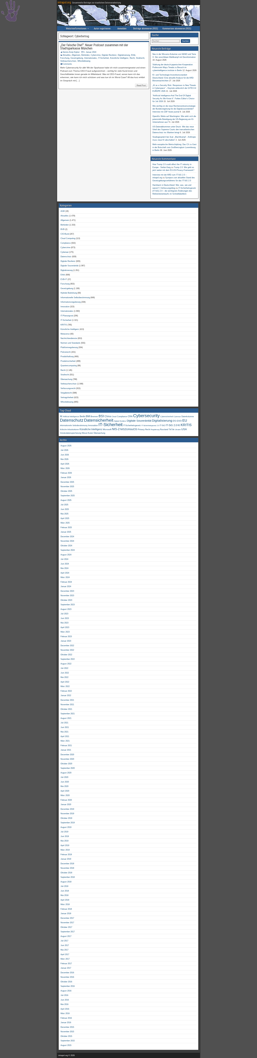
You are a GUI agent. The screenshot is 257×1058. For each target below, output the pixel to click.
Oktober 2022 (66, 655)
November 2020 (67, 759)
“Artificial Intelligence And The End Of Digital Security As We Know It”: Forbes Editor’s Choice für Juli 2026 (173, 98)
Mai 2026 (64, 459)
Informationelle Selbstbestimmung (75, 297)
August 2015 (66, 1045)
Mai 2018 (64, 895)
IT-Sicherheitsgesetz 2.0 (150, 425)
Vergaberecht (66, 393)
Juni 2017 (65, 945)
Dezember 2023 (67, 591)
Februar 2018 (66, 909)
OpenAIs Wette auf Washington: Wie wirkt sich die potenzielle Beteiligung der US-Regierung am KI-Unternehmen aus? (174, 119)
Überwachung (66, 379)
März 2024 (65, 577)
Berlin (82, 416)
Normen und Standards (70, 343)
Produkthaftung (67, 356)
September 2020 (68, 768)
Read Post (141, 85)
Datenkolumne (187, 416)
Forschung (64, 58)
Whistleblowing (83, 61)
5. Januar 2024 (89, 52)
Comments (67, 64)
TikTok (171, 429)
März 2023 (65, 632)
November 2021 (67, 704)
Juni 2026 (65, 455)
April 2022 (65, 682)
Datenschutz (66, 256)
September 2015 (68, 1041)
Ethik (133, 55)
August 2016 (66, 991)
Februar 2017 (66, 963)
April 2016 (65, 1009)
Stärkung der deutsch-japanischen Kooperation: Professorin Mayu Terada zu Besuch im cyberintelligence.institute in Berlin (172, 67)
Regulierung (155, 429)
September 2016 (68, 986)
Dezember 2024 (67, 536)
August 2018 (66, 882)
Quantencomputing (69, 365)
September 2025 (68, 495)
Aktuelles (67, 55)
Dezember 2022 (67, 645)
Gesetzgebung (76, 58)
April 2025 (65, 518)
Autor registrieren (102, 28)
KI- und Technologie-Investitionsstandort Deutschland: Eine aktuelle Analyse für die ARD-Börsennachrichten (173, 78)
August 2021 (66, 718)
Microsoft (107, 429)
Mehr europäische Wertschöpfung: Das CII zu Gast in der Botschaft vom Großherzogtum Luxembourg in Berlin (174, 147)
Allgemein (76, 55)
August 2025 (66, 500)
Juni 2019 (65, 836)
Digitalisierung (124, 55)
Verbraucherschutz (68, 61)
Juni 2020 (65, 782)
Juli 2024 (64, 559)
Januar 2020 (66, 804)
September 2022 (68, 659)
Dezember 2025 (67, 482)
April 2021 (65, 736)
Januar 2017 (66, 968)
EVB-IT (64, 279)
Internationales (90, 58)
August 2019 (66, 827)
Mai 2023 (64, 623)
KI (179, 425)
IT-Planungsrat (67, 316)
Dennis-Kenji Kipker (71, 52)
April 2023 (65, 627)
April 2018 (65, 900)
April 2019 (65, 845)
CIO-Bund (65, 234)
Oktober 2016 (66, 982)
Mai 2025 (64, 514)
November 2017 (67, 922)
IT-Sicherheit (103, 58)
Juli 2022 (64, 668)
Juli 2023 (64, 614)
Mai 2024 (64, 568)
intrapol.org (64, 2)
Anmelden (121, 28)
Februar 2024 (66, 582)
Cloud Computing (68, 238)
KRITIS (64, 325)
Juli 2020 (64, 777)
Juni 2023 (65, 618)
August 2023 (66, 609)
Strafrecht (140, 58)
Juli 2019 (64, 832)
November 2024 (67, 541)
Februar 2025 (66, 527)
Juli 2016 (64, 995)
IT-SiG (162, 425)
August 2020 (66, 773)
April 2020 (65, 791)
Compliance (66, 243)
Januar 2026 (66, 477)
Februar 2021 (66, 745)
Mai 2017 (64, 950)
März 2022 (65, 686)
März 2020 (65, 795)
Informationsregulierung (71, 302)
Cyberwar (65, 252)
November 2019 (67, 813)
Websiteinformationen (76, 28)
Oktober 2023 (66, 600)
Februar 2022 (66, 691)
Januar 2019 (66, 859)
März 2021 (65, 741)
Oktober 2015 (66, 1036)
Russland (164, 429)
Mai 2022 (64, 677)
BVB (63, 229)
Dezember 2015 (67, 1027)
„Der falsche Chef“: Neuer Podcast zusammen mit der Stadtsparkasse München (94, 46)
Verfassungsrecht (68, 388)
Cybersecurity (146, 415)
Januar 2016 (66, 1022)
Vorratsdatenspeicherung (70, 433)
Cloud (114, 417)
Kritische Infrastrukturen (69, 429)
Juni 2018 (65, 891)
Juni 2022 (65, 673)
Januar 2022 (66, 695)
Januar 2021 (66, 750)
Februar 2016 (66, 1018)
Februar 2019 (66, 854)
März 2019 (65, 850)
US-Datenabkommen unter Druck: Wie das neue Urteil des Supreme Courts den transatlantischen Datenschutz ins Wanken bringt (173, 130)
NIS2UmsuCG (128, 429)
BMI (88, 416)
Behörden (85, 55)
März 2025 (65, 523)
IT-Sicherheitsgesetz (132, 425)
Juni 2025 (65, 509)
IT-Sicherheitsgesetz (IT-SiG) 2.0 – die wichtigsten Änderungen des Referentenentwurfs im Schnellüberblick (174, 191)
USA (184, 429)
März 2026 (65, 468)
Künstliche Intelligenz (119, 58)
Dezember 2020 (67, 754)
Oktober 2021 (66, 709)
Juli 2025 (64, 505)
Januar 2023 (66, 641)
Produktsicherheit (68, 361)
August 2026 (66, 446)
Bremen (94, 416)
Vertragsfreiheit (67, 397)
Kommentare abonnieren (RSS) (176, 28)
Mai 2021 (64, 732)
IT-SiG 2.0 (171, 425)
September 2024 (68, 550)
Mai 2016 (64, 1004)
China (108, 416)
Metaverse (65, 334)
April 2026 (65, 464)
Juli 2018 (64, 886)
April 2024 (65, 573)
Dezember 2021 (67, 700)
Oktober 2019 (66, 818)
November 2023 (67, 595)
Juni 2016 (65, 1000)
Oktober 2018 (66, 873)
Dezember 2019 (67, 809)
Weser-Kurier (87, 433)
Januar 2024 (66, 586)
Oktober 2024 (66, 545)
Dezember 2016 (67, 972)
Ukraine (178, 429)
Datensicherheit (98, 420)
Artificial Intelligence (71, 417)
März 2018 (65, 904)
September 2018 (68, 877)
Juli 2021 (64, 723)
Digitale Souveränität (69, 265)
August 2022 (66, 664)
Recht (132, 58)
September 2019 (68, 822)
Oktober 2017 (66, 927)
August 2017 (66, 936)
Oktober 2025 (66, 491)
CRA (130, 416)
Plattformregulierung (69, 347)
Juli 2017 (64, 941)
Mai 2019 (64, 841)
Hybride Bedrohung (69, 293)
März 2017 (65, 959)
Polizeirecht (66, 352)
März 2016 (65, 1013)
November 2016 (67, 977)
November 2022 (67, 650)
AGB (63, 211)
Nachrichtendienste (69, 338)
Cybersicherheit (166, 417)
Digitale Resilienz (109, 55)
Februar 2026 (66, 473)
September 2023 (68, 604)
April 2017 (65, 954)
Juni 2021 (65, 727)
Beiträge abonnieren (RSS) (145, 28)
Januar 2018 (66, 913)
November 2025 (67, 486)
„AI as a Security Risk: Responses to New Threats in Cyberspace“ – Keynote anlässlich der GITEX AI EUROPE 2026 (174, 88)
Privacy (141, 429)
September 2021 (68, 713)
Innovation (65, 306)
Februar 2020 (66, 800)
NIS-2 (116, 429)
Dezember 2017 (67, 918)
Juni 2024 (65, 564)
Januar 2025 (66, 532)
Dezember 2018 (67, 863)
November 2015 (67, 1031)
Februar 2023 (66, 636)
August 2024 (66, 555)
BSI (101, 416)
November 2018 (67, 868)
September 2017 (68, 932)
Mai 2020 (64, 786)
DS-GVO (177, 421)
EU (184, 420)
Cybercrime (96, 55)
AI (61, 416)
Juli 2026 (64, 450)
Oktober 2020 (66, 764)
